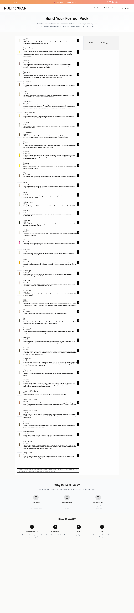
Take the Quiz (105, 8)
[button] (78, 40)
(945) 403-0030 (20, 2)
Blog (121, 8)
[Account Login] (128, 8)
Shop (113, 8)
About (96, 8)
